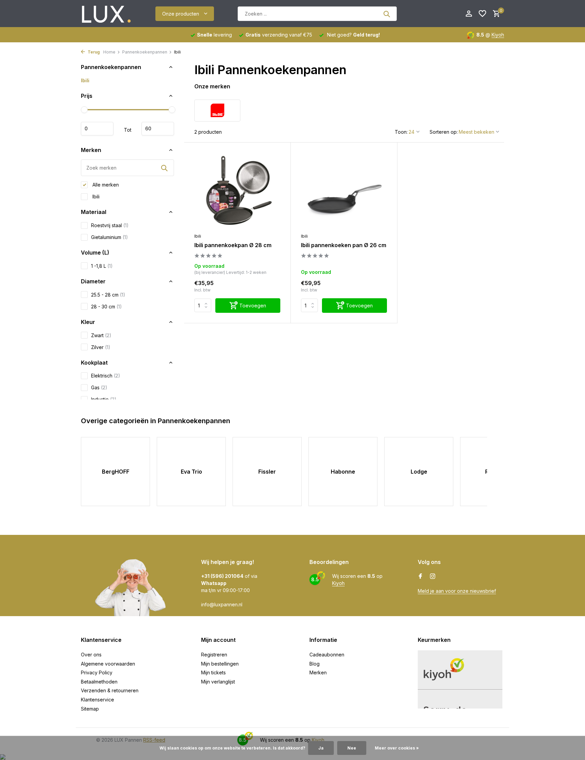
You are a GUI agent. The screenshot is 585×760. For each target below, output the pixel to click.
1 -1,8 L (102, 266)
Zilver (100, 347)
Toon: (401, 132)
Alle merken (105, 185)
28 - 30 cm (106, 306)
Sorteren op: (444, 132)
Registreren (214, 654)
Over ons (91, 654)
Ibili (85, 80)
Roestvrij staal (110, 225)
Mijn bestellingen (220, 664)
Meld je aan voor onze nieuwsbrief (457, 591)
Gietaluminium (109, 237)
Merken (318, 672)
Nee (351, 748)
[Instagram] (432, 576)
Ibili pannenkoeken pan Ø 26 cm (343, 245)
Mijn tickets (213, 672)
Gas (99, 387)
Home (109, 52)
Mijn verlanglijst (218, 682)
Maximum (158, 128)
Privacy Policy (96, 672)
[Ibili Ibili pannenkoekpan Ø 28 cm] (237, 191)
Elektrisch (105, 375)
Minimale (97, 128)
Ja (321, 748)
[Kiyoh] (429, 13)
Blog (314, 664)
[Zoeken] (387, 13)
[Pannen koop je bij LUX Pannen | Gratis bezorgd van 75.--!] (106, 13)
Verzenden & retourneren (109, 690)
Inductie (103, 399)
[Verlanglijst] (482, 14)
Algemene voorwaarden (108, 664)
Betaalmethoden (99, 682)
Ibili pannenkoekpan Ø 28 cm (233, 245)
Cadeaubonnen (326, 654)
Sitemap (90, 709)
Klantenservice (97, 699)
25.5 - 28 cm (108, 295)
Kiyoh (498, 35)
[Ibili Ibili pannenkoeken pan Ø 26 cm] (344, 191)
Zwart (101, 335)
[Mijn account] (468, 14)
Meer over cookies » (397, 748)
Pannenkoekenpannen (144, 52)
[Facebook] (420, 576)
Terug (93, 52)
